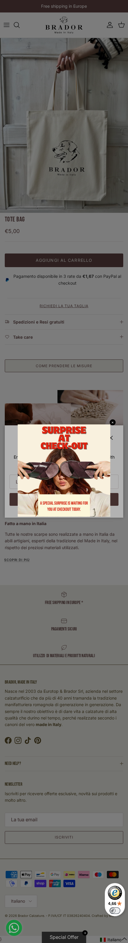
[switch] (115, 910)
